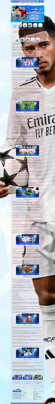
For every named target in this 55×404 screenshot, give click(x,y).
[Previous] (12, 380)
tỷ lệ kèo (16, 3)
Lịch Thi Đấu (27, 3)
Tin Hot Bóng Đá (28, 4)
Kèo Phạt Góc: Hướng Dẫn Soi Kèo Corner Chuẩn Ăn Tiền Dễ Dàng (38, 381)
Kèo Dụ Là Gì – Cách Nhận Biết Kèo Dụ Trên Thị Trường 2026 (27, 381)
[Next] (42, 380)
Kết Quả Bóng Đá (22, 3)
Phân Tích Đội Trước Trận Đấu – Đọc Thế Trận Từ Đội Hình (17, 381)
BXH (18, 3)
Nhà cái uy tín (32, 3)
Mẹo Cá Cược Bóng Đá (37, 3)
